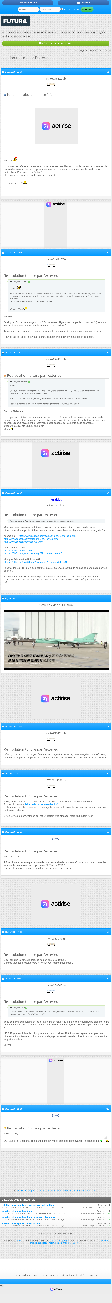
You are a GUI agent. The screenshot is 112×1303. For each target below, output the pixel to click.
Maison (20, 1240)
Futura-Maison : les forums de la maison (36, 32)
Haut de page (92, 1275)
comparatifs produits (60, 1240)
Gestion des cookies (49, 1275)
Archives (26, 1275)
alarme (76, 1242)
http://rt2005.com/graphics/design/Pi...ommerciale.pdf (33, 553)
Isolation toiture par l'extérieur (17, 1211)
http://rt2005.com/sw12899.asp (20, 550)
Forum (11, 32)
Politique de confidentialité (72, 1275)
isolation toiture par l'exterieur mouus (20, 1223)
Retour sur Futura (28, 2)
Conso (35, 1275)
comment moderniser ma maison (79, 1190)
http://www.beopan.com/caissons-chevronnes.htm (31, 538)
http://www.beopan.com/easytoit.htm (23, 541)
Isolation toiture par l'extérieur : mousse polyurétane (28, 1217)
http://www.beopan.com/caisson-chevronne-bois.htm (47, 536)
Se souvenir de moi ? (71, 9)
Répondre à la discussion (55, 43)
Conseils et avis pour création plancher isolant (38, 1190)
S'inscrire (83, 2)
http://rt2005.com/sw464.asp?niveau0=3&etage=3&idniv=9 (35, 562)
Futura (17, 1275)
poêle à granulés (63, 1242)
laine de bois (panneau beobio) (41, 804)
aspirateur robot (46, 1242)
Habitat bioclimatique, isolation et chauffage (81, 32)
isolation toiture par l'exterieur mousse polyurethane (28, 1205)
